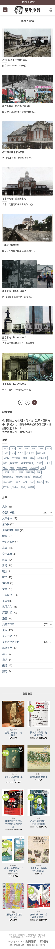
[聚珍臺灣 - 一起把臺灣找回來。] (27, 10)
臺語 (18, 482)
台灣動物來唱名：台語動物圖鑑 (38, 822)
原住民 (6, 524)
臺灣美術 (37, 477)
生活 (4, 630)
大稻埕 (6, 458)
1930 (20, 448)
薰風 (25, 482)
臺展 (39, 472)
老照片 (6, 472)
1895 (5, 448)
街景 (32, 482)
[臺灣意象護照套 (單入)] (13, 758)
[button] (5, 10)
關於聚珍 (12, 934)
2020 (12, 453)
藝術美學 (7, 647)
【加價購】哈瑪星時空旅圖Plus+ (38, 869)
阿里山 (6, 486)
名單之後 (30, 453)
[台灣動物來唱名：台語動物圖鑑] (39, 802)
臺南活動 (30, 472)
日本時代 (7, 595)
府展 (25, 458)
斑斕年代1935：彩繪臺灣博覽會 (39, 916)
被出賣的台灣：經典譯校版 (38, 733)
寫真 (4, 547)
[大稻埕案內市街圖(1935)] (13, 896)
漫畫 (12, 467)
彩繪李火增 (42, 458)
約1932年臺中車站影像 (13, 152)
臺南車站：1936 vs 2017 (14, 337)
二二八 (21, 453)
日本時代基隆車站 (10, 245)
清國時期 (7, 612)
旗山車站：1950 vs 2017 (14, 291)
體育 (4, 671)
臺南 (21, 472)
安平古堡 (16, 458)
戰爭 (4, 577)
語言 (4, 653)
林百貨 (48, 462)
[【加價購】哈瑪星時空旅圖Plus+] (39, 849)
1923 (12, 448)
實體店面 (22, 934)
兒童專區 (7, 518)
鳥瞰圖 (31, 486)
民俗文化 (7, 606)
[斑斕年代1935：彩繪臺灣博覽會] (39, 896)
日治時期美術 (27, 462)
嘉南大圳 (41, 453)
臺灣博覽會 (8, 477)
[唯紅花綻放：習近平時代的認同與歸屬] (13, 802)
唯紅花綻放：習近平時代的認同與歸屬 (13, 824)
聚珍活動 (7, 636)
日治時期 (14, 462)
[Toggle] (51, 512)
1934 (27, 448)
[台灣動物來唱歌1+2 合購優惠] (13, 849)
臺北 (14, 472)
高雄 (23, 486)
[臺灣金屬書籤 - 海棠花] (13, 714)
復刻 (5, 462)
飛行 (4, 665)
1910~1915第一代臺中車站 (15, 60)
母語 (5, 467)
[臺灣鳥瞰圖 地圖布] (39, 758)
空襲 (43, 467)
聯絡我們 (41, 937)
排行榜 (6, 583)
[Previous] (20, 402)
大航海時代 (8, 542)
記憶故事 (42, 934)
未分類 (6, 600)
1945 (48, 448)
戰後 (4, 571)
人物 (4, 506)
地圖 (4, 536)
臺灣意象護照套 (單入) (13, 778)
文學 (4, 589)
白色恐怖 (34, 467)
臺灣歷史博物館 (23, 477)
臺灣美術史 (8, 482)
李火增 (39, 462)
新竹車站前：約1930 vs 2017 (16, 106)
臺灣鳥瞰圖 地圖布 (39, 777)
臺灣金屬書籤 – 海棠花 (13, 733)
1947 (5, 453)
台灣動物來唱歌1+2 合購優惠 (13, 869)
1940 (41, 448)
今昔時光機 (8, 512)
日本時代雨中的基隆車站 (14, 198)
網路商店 (32, 934)
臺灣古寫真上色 (10, 642)
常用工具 (7, 553)
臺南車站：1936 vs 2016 (14, 384)
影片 (4, 565)
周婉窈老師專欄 (10, 530)
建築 (32, 458)
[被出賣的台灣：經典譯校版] (39, 714)
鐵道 (48, 482)
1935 (34, 448)
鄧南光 (40, 482)
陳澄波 (15, 486)
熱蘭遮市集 (22, 467)
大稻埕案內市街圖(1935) (13, 916)
